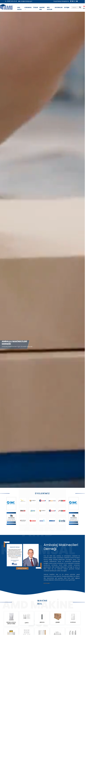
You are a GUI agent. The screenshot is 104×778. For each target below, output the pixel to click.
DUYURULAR (58, 7)
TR (84, 6)
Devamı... (48, 583)
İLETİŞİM (66, 7)
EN (84, 8)
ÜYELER (35, 7)
